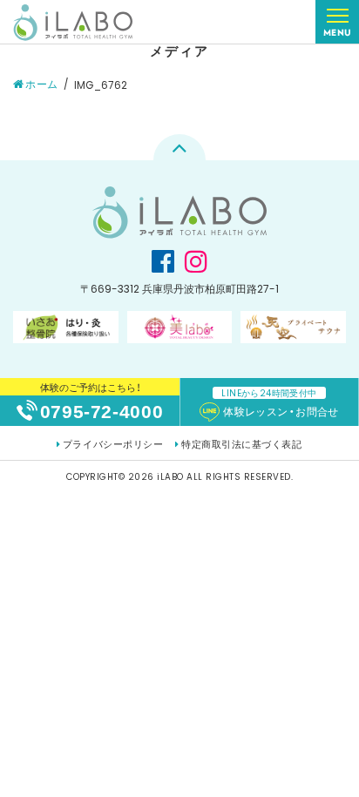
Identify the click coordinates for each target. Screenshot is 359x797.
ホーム (41, 84)
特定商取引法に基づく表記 (241, 444)
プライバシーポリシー (113, 444)
